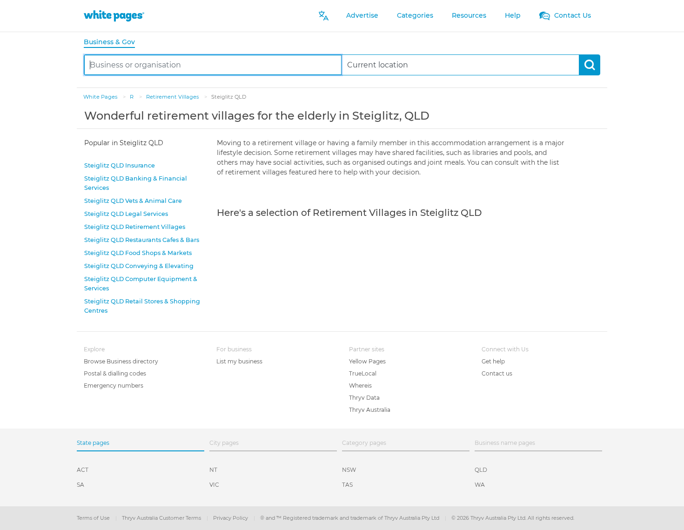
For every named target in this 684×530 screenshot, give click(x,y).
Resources (469, 15)
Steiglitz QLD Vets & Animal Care (133, 200)
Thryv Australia (369, 409)
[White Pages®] (114, 15)
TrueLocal (362, 373)
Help (513, 15)
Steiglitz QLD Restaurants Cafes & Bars (141, 239)
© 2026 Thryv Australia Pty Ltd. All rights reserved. (512, 518)
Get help (493, 361)
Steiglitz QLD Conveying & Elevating (139, 265)
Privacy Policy (231, 518)
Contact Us (571, 15)
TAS (347, 484)
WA (480, 484)
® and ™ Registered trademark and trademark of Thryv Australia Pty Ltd (350, 518)
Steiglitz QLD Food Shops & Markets (138, 252)
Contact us (497, 373)
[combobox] (213, 65)
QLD (481, 469)
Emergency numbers (113, 385)
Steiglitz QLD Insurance (119, 165)
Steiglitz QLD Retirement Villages (134, 226)
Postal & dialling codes (115, 373)
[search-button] (589, 65)
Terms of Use (94, 518)
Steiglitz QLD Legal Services (126, 213)
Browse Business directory (121, 361)
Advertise (362, 15)
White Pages (101, 97)
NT (213, 469)
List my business (239, 361)
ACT (82, 469)
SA (80, 484)
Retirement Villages (173, 97)
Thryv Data (364, 397)
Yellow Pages (367, 361)
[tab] (113, 42)
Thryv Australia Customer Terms (162, 518)
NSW (349, 469)
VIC (214, 484)
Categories (415, 15)
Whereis (360, 385)
